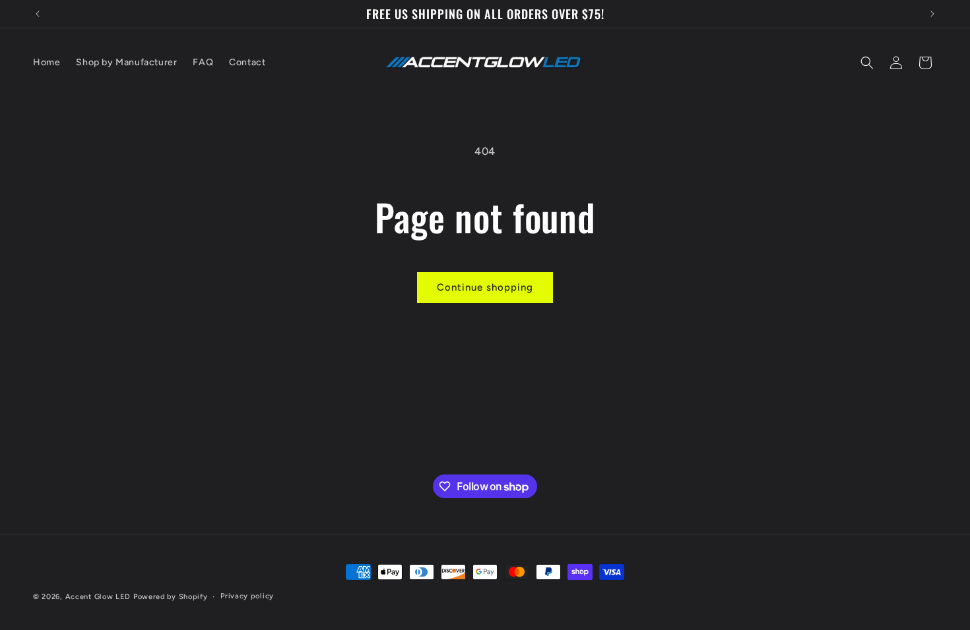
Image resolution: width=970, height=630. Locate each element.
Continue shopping (485, 287)
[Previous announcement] (37, 13)
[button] (867, 62)
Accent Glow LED (98, 596)
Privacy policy (247, 596)
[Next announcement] (932, 13)
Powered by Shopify (170, 596)
